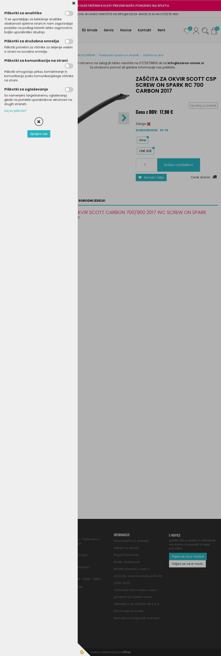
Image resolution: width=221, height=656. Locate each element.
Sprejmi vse (38, 134)
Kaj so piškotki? (15, 111)
